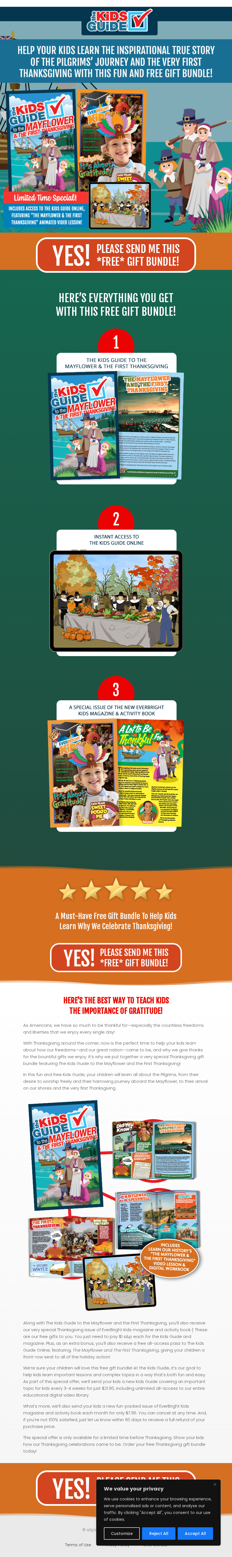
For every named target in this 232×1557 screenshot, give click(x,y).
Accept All (195, 1533)
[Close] (214, 1484)
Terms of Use (78, 1545)
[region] (158, 1512)
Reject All (158, 1533)
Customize (122, 1533)
